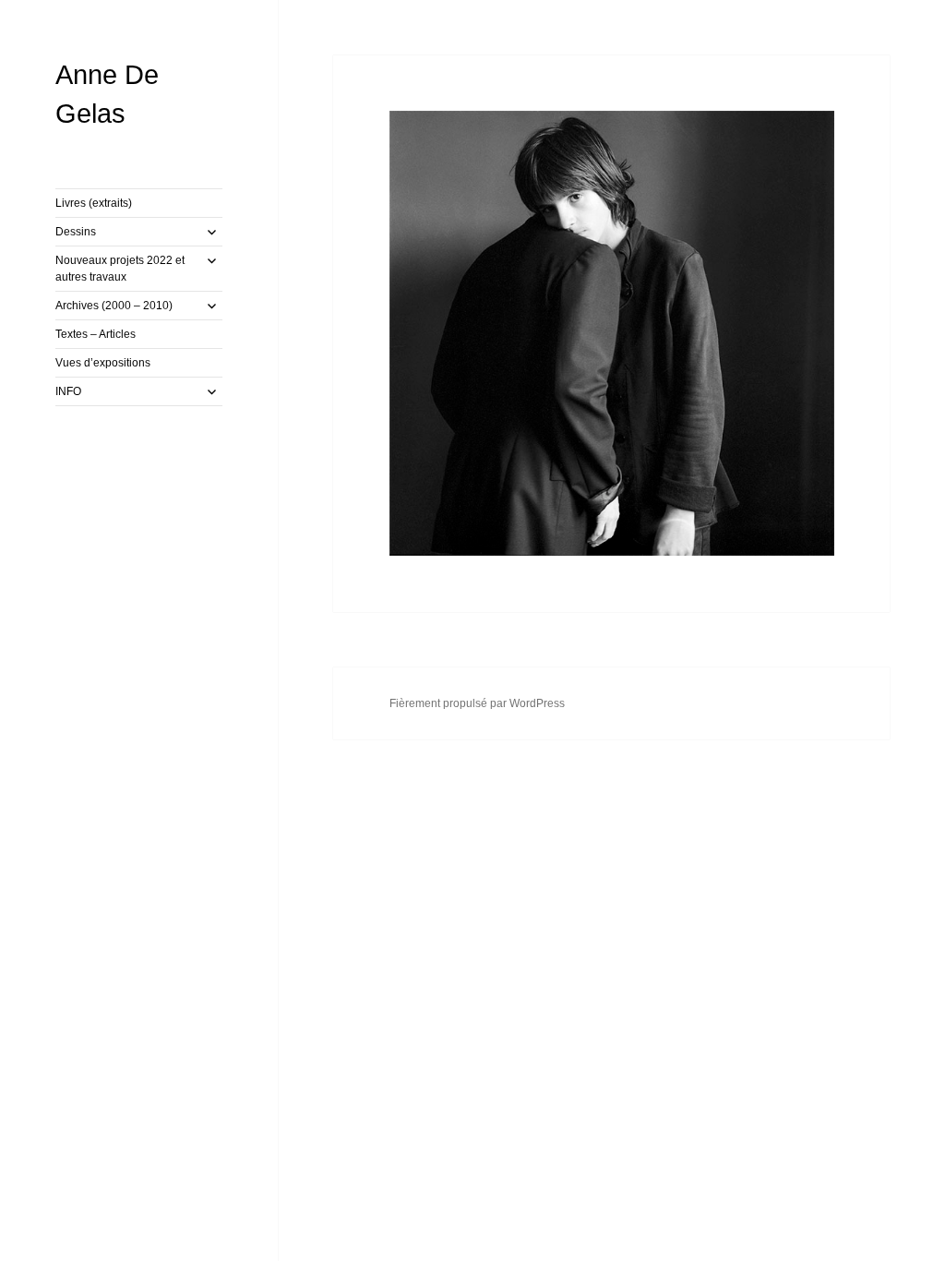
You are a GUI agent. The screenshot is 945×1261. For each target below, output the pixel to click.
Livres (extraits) (93, 203)
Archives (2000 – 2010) (114, 305)
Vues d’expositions (102, 362)
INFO (68, 391)
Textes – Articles (95, 334)
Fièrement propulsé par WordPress (477, 703)
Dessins (75, 231)
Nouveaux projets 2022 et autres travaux (120, 268)
